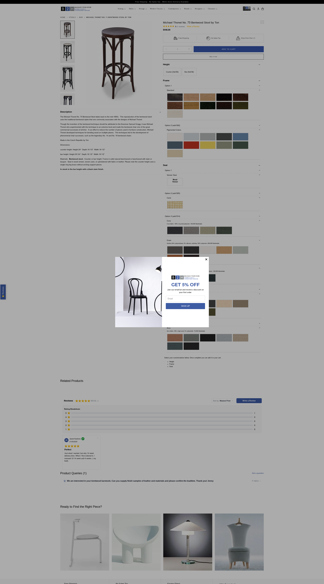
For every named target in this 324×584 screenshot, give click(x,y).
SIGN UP (185, 306)
